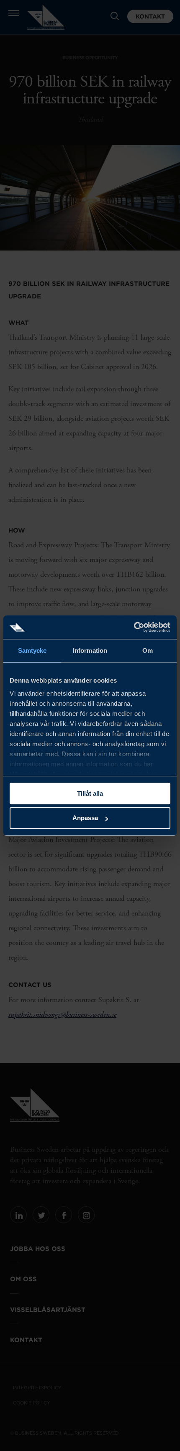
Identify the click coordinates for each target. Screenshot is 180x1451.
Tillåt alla (90, 793)
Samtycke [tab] (32, 650)
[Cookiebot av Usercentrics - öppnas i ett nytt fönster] (133, 627)
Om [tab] (147, 650)
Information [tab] (90, 650)
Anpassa (85, 818)
